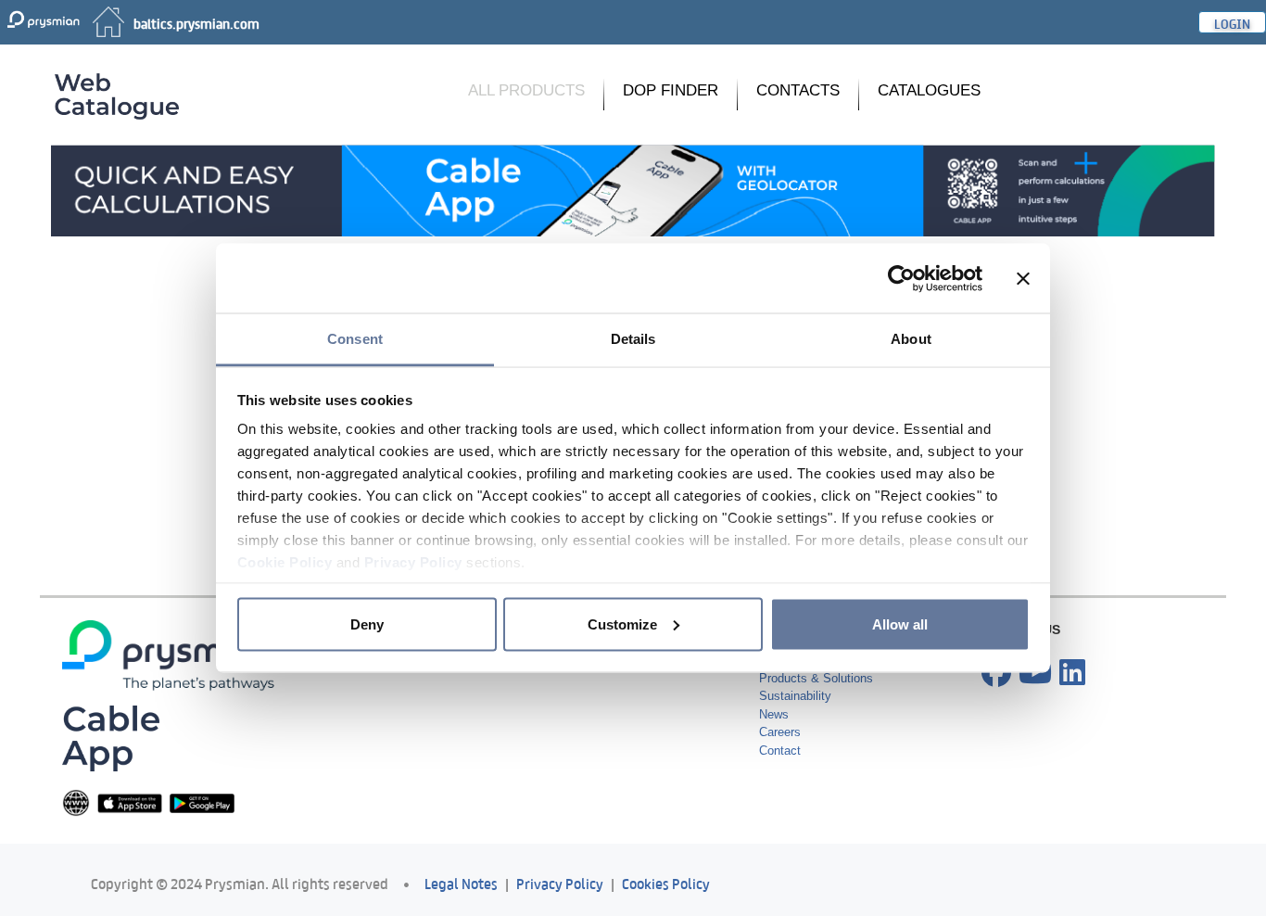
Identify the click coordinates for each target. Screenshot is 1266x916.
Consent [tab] (355, 339)
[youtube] (1035, 673)
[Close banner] (1023, 278)
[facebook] (996, 673)
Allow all (900, 623)
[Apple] (129, 802)
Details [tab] (633, 339)
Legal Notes (461, 882)
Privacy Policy (413, 562)
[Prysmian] (633, 190)
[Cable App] (110, 737)
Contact (780, 750)
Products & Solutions (816, 678)
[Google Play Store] (202, 802)
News (774, 714)
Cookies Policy (666, 882)
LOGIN (1232, 22)
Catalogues (929, 90)
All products (526, 90)
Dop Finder (670, 90)
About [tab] (911, 339)
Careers (780, 732)
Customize (622, 623)
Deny (367, 623)
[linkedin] (1072, 673)
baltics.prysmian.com (196, 22)
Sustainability (795, 696)
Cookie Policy (285, 562)
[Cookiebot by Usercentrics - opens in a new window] (901, 278)
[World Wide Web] (76, 802)
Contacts (798, 90)
